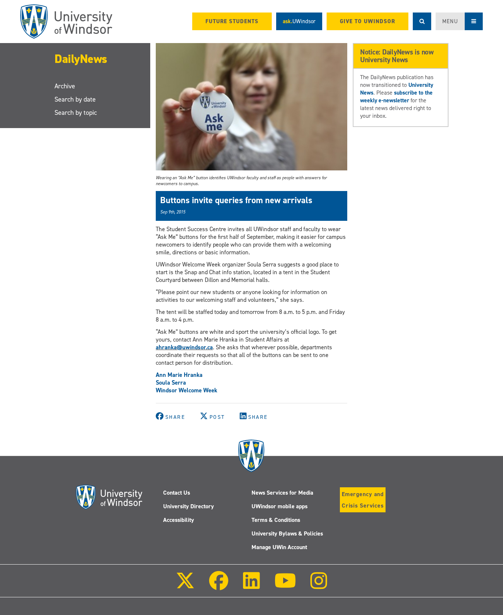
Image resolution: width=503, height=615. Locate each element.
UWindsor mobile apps (279, 506)
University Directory (188, 506)
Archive (64, 86)
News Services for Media (282, 492)
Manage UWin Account (279, 547)
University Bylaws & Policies (287, 533)
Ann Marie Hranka (179, 375)
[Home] (66, 21)
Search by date (75, 99)
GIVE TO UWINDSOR (367, 21)
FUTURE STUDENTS (231, 21)
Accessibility (178, 520)
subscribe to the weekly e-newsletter (396, 96)
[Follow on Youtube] (285, 586)
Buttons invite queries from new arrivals (236, 200)
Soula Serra (171, 382)
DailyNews (80, 59)
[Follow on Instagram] (319, 586)
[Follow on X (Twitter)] (185, 586)
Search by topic (75, 112)
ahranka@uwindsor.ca (184, 347)
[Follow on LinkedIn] (251, 586)
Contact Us (176, 492)
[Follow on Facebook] (219, 586)
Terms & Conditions (276, 520)
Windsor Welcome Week (186, 390)
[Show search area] (422, 21)
